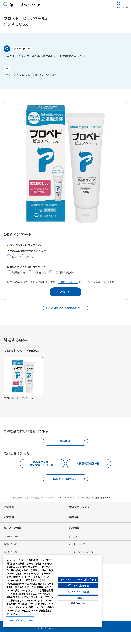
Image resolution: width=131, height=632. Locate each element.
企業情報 (9, 507)
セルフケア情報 (12, 527)
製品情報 (74, 517)
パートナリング (77, 544)
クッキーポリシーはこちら (20, 620)
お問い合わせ (10, 544)
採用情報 (74, 527)
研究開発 (9, 517)
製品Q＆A (74, 537)
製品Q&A (39, 498)
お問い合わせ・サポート (21, 498)
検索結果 (49, 498)
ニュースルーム (11, 537)
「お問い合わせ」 (68, 282)
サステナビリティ (79, 507)
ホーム (6, 498)
